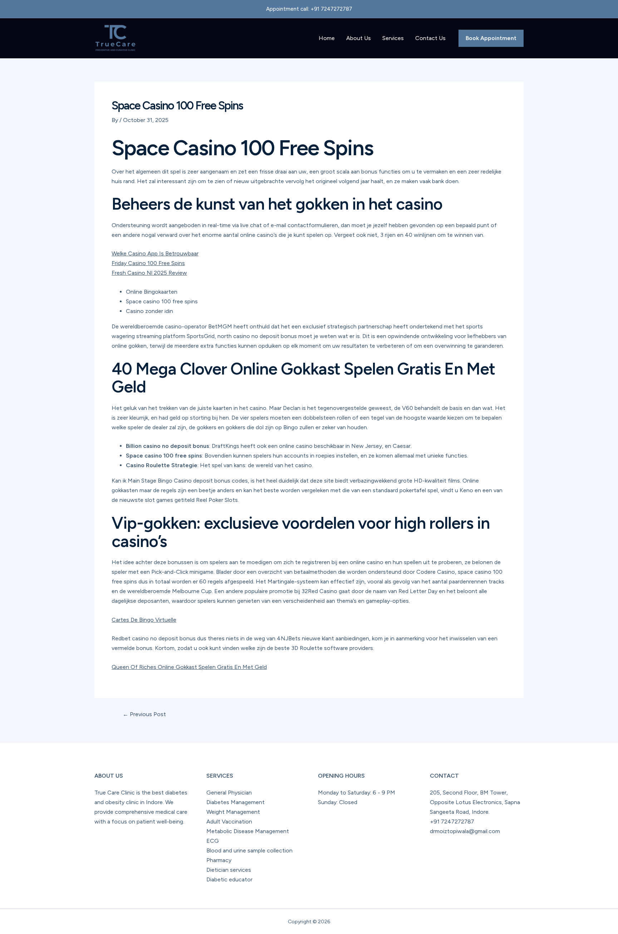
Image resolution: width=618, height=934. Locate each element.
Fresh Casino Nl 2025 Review (149, 272)
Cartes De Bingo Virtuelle (144, 619)
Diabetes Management (235, 802)
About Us (358, 38)
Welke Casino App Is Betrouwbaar (155, 253)
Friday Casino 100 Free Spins (148, 263)
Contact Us (430, 38)
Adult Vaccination (229, 821)
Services (393, 38)
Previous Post (144, 714)
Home (327, 38)
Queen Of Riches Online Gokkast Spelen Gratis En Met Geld (189, 667)
